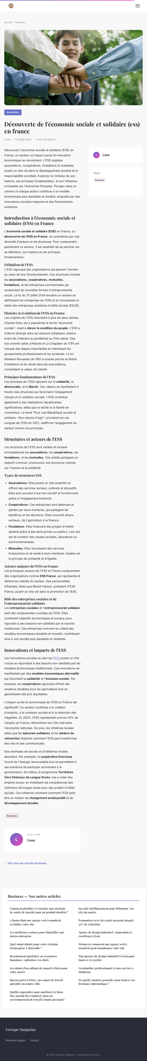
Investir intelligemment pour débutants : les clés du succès (106, 910)
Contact (34, 1040)
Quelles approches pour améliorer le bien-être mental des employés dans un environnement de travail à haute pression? (37, 995)
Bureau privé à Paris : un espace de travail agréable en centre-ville (36, 982)
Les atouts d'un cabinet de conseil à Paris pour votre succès (39, 970)
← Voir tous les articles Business (25, 863)
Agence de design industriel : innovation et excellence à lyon (105, 934)
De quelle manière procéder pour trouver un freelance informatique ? (107, 982)
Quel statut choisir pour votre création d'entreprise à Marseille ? (34, 946)
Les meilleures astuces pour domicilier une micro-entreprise (37, 934)
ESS (57, 658)
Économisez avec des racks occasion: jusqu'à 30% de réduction (106, 922)
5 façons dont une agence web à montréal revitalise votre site (35, 922)
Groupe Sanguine (21, 1029)
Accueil (8, 22)
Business (21, 22)
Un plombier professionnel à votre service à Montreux (106, 970)
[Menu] (137, 6)
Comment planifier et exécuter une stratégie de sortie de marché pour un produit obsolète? (39, 910)
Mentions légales (15, 1040)
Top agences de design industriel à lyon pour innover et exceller (106, 958)
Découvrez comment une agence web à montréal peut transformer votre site (103, 946)
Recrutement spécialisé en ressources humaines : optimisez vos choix (33, 958)
